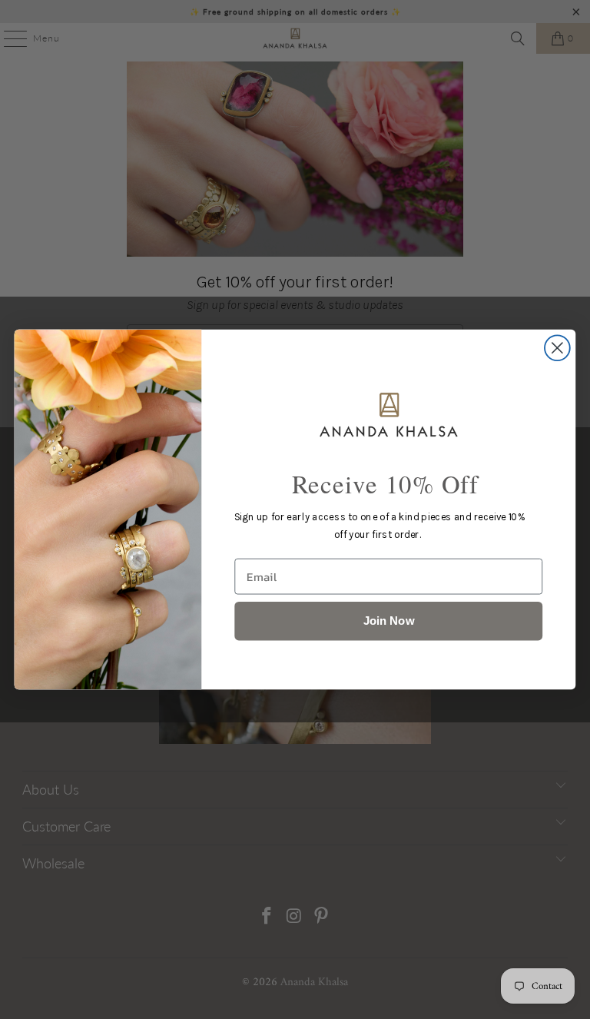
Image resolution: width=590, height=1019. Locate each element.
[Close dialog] (557, 347)
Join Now (388, 620)
